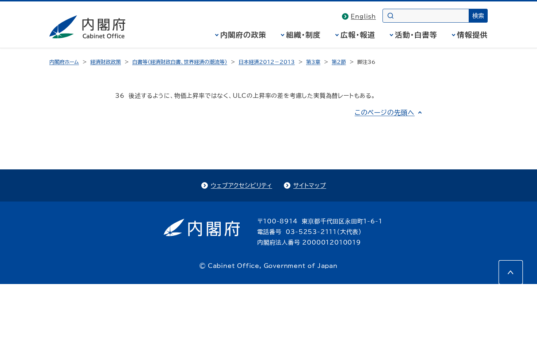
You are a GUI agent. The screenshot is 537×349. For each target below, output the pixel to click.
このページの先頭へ (385, 112)
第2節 (339, 62)
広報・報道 (357, 34)
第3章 (313, 62)
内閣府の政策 (243, 34)
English (363, 16)
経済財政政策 (105, 62)
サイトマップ (309, 185)
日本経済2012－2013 (267, 62)
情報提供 (472, 34)
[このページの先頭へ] (510, 272)
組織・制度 (303, 34)
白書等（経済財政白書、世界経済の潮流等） (179, 62)
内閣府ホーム (64, 62)
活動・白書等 (416, 34)
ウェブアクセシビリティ (241, 185)
